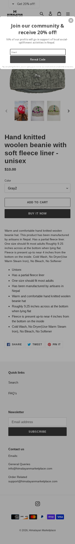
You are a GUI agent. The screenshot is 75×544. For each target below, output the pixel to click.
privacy (37, 84)
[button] (70, 20)
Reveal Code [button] (37, 59)
